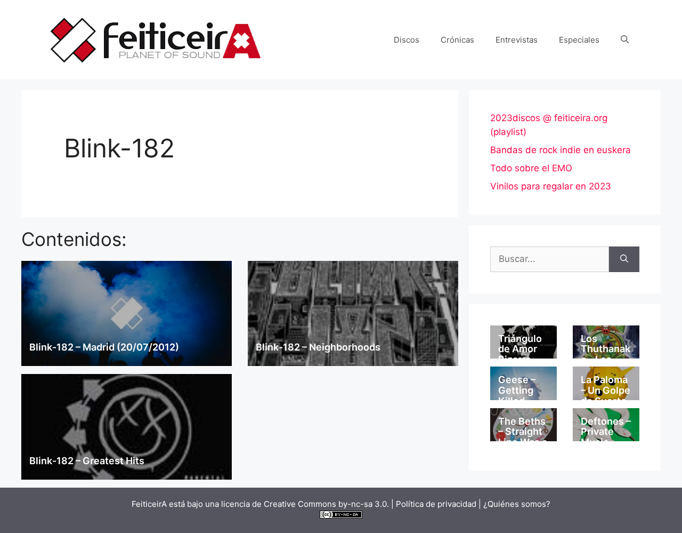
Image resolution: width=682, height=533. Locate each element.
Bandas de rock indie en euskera (560, 150)
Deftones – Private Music (606, 432)
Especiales (579, 40)
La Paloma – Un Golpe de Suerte (605, 390)
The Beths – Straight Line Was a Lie (522, 437)
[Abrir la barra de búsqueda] (624, 40)
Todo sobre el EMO (531, 168)
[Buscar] (624, 259)
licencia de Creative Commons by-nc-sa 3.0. (305, 504)
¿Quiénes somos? (516, 504)
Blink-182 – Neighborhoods (318, 347)
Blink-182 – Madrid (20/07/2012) (104, 347)
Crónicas (457, 40)
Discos (406, 40)
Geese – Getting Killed (516, 390)
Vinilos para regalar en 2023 (550, 186)
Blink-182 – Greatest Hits (86, 460)
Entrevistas (517, 40)
